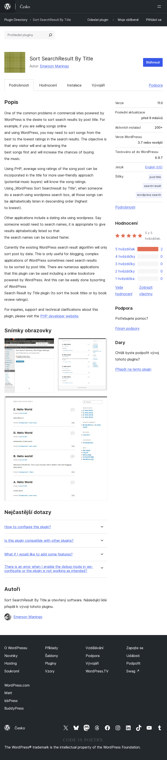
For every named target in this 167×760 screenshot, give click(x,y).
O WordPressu (15, 648)
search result (152, 186)
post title (155, 177)
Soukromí (11, 671)
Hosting (10, 663)
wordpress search (149, 194)
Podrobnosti (19, 85)
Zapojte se (134, 648)
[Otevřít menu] (160, 6)
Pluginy (50, 663)
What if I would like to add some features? (38, 554)
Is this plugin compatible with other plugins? (38, 541)
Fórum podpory (127, 328)
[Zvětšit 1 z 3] (48, 344)
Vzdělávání (94, 648)
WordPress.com (17, 685)
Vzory (50, 671)
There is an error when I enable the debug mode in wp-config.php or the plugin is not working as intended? (48, 569)
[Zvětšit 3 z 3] (101, 402)
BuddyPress (14, 708)
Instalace (74, 85)
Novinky (11, 656)
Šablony (51, 656)
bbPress (11, 700)
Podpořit (133, 663)
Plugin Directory (15, 20)
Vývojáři (98, 85)
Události (133, 656)
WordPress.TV (97, 671)
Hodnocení (48, 85)
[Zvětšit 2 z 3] (101, 344)
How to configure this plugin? (27, 527)
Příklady (51, 648)
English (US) (154, 167)
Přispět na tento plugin (133, 369)
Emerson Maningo (54, 66)
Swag (133, 671)
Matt (8, 693)
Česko (20, 728)
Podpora (156, 85)
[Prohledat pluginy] (50, 35)
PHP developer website (59, 316)
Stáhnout (153, 62)
